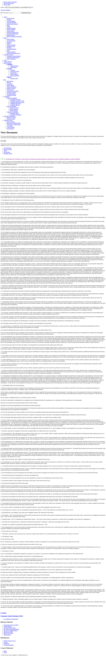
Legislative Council (8, 54)
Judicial (9, 77)
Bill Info (9, 82)
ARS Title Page (7, 148)
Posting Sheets (10, 85)
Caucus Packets (11, 127)
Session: (3, 7)
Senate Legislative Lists (12, 32)
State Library (13, 72)
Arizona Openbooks (9, 645)
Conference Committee (12, 112)
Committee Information (15, 114)
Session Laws (10, 89)
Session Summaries (11, 86)
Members (9, 19)
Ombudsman (13, 67)
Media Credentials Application (14, 36)
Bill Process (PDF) (8, 632)
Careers (5, 642)
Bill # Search (4, 12)
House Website (10, 39)
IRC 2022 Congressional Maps (11, 629)
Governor (12, 70)
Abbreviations (7, 634)
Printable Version (8, 153)
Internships (6, 643)
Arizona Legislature (5, 10)
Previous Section (8, 149)
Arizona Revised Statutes (13, 57)
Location (3, 613)
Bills (5, 79)
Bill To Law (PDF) (8, 633)
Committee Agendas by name (17, 102)
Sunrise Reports (7, 626)
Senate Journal (10, 31)
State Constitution (11, 59)
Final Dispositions (11, 93)
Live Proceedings (11, 21)
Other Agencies (7, 63)
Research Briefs (11, 35)
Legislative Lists (11, 46)
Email (5, 651)
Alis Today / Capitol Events (13, 124)
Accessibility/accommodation (11, 619)
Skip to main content (9, 3)
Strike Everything (11, 88)
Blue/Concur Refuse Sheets (13, 123)
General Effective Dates (13, 91)
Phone (5, 652)
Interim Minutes (14, 110)
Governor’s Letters (11, 92)
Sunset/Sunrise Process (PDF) (11, 625)
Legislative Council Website (14, 56)
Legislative (9, 64)
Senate (5, 17)
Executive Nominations (12, 33)
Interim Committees (11, 106)
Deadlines (9, 42)
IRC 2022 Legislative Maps (10, 630)
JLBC (5, 60)
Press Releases (10, 128)
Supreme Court (14, 78)
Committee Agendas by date (17, 100)
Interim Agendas (14, 109)
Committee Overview (15, 99)
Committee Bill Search (15, 103)
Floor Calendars (11, 121)
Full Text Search (11, 119)
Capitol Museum (8, 61)
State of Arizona (14, 74)
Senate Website (10, 18)
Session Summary (11, 28)
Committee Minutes (15, 105)
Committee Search (14, 113)
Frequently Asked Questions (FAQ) (12, 616)
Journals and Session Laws (13, 53)
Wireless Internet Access (10, 640)
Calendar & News (8, 120)
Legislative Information (9, 116)
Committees (7, 96)
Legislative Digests (11, 95)
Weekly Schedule (11, 29)
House (5, 38)
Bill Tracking (10, 81)
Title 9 (5, 150)
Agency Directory (14, 75)
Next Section (7, 152)
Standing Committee (12, 98)
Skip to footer (7, 4)
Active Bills (10, 84)
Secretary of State (14, 71)
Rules (8, 25)
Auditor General (14, 66)
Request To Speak (11, 117)
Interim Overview (14, 107)
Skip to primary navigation (10, 2)
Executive (9, 68)
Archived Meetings (11, 22)
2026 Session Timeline (12, 24)
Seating (8, 26)
